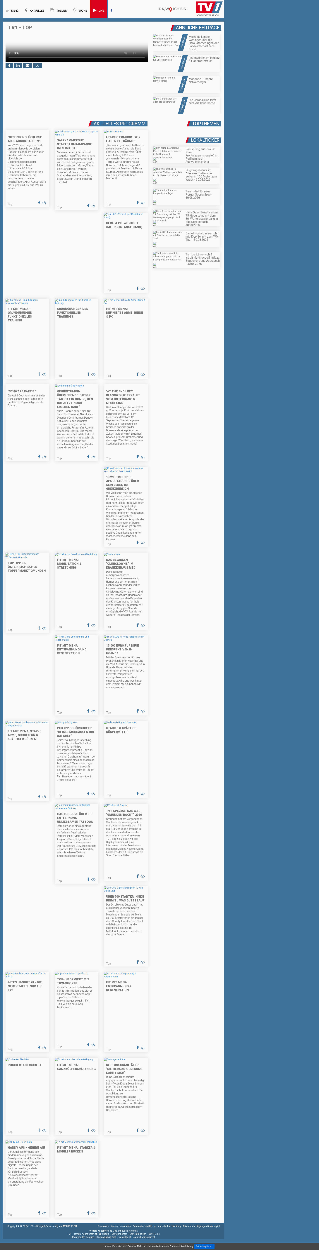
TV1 (69, 1234)
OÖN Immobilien (138, 1234)
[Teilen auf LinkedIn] (18, 65)
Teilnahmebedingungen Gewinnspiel (201, 1226)
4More (136, 1237)
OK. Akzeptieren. (204, 1246)
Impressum (125, 1226)
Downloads (103, 1226)
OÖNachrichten (119, 1234)
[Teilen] (27, 65)
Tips (114, 1237)
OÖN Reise (154, 1234)
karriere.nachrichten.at (85, 1234)
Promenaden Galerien (83, 1237)
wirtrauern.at (148, 1237)
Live (101, 10)
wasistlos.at (125, 1237)
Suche (82, 10)
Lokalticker (205, 140)
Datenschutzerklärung (144, 1226)
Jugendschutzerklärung (169, 1226)
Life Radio (104, 1234)
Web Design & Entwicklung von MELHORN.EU (54, 1226)
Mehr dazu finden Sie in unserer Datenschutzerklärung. (165, 1246)
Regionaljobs (103, 1237)
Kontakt (115, 1226)
